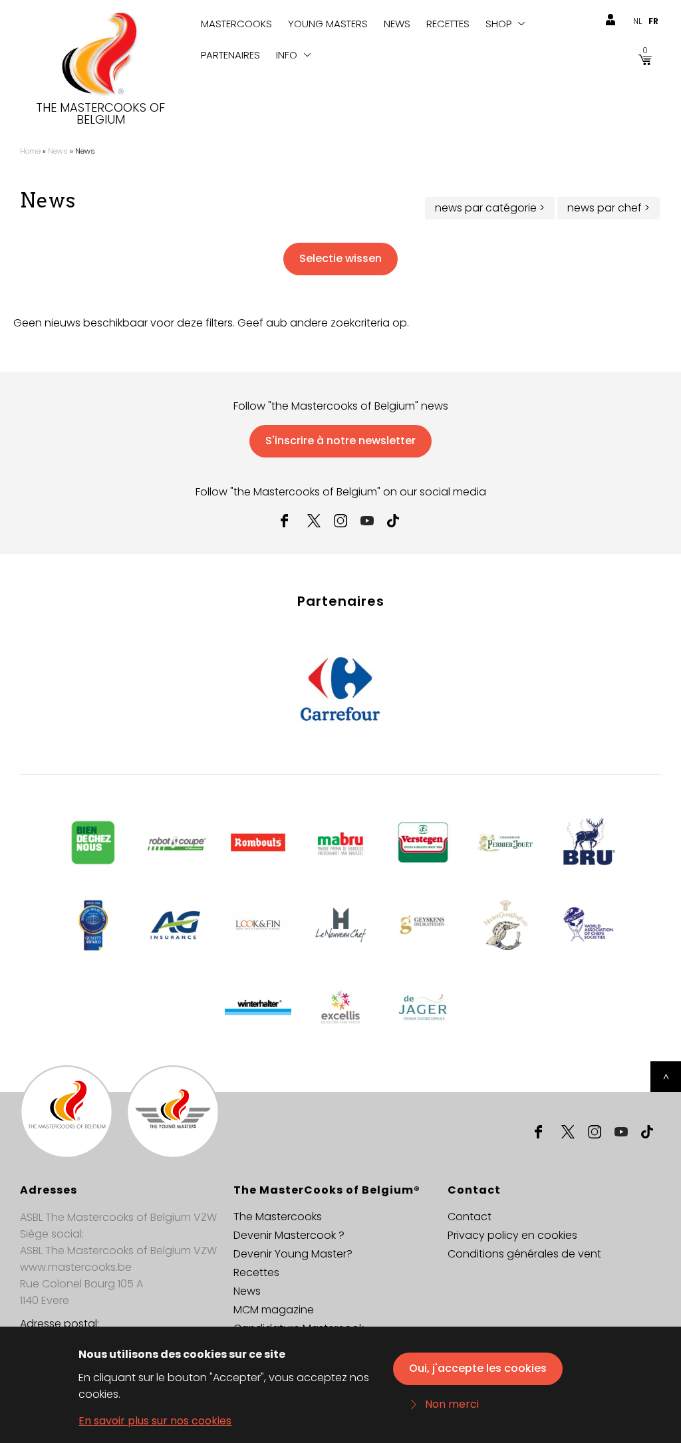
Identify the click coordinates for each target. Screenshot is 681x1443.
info (286, 55)
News (397, 24)
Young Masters (328, 24)
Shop (498, 24)
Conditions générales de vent (524, 1253)
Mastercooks (236, 24)
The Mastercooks (277, 1216)
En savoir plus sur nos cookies (154, 1420)
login (610, 20)
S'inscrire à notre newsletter (340, 440)
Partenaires (230, 55)
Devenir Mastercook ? (288, 1235)
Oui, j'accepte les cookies (478, 1368)
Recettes (448, 24)
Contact (469, 1216)
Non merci (452, 1404)
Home (30, 151)
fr (653, 21)
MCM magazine (273, 1309)
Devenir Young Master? (292, 1253)
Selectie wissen (340, 258)
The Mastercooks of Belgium (100, 114)
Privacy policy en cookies (512, 1235)
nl (637, 21)
